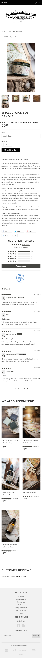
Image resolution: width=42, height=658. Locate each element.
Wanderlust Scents (21, 645)
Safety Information (21, 607)
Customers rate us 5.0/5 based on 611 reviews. (22, 122)
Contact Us (21, 602)
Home (3, 31)
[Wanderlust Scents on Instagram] (23, 626)
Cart (38, 2)
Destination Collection (15, 31)
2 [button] (18, 388)
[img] (6, 294)
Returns (21, 605)
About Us (21, 596)
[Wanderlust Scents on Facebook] (18, 626)
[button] (12, 251)
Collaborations (21, 599)
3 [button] (21, 388)
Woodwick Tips (21, 610)
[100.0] (20, 278)
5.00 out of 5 (26, 245)
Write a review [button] (21, 266)
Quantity (4, 141)
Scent (3, 132)
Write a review (20, 576)
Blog (21, 613)
